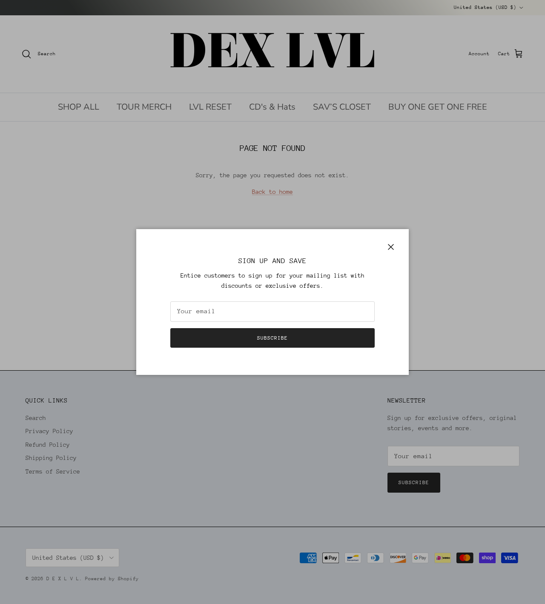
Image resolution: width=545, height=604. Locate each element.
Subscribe (272, 338)
